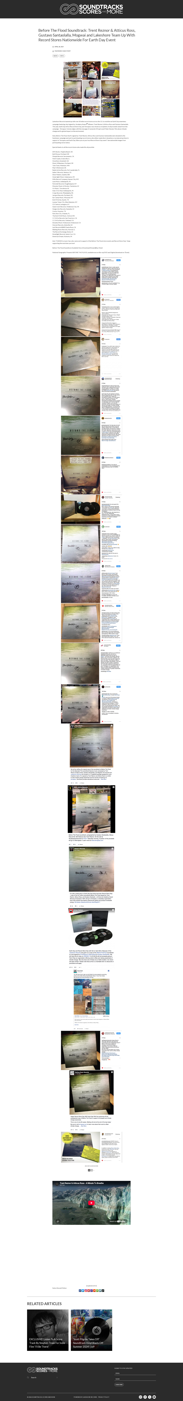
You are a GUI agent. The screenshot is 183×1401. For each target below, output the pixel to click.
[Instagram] (85, 1290)
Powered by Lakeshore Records (85, 1397)
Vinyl (62, 56)
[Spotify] (97, 1290)
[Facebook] (80, 1290)
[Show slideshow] (91, 1166)
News (55, 56)
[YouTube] (88, 1290)
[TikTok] (103, 1290)
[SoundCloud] (94, 1290)
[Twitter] (83, 1290)
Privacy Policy (103, 1397)
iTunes (126, 252)
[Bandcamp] (100, 1290)
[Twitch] (91, 1290)
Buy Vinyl (99, 248)
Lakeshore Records (58, 121)
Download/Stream (89, 248)
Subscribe (119, 1384)
